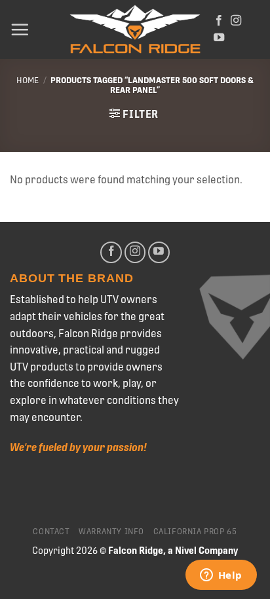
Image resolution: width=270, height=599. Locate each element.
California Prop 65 (195, 531)
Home (27, 80)
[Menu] (19, 29)
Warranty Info (111, 531)
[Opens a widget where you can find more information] (221, 576)
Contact (51, 531)
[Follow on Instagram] (236, 21)
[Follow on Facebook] (219, 21)
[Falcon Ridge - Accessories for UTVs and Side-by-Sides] (135, 30)
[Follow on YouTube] (219, 38)
